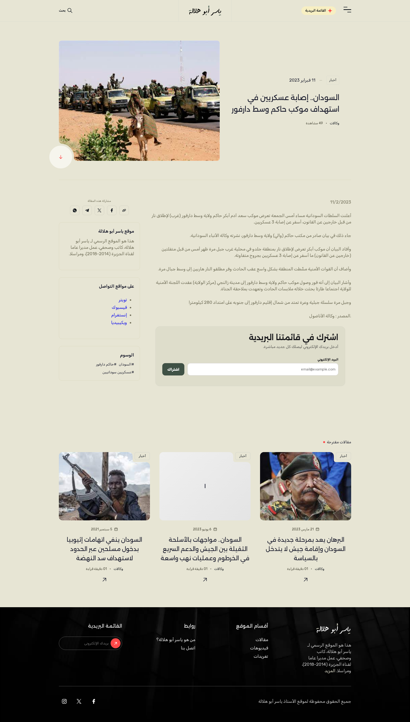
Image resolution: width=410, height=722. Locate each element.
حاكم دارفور (105, 364)
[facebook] (93, 701)
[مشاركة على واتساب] (74, 210)
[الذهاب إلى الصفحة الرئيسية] (204, 10)
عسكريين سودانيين (116, 372)
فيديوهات (259, 648)
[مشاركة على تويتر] (99, 210)
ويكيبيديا (119, 322)
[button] (347, 10)
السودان (125, 364)
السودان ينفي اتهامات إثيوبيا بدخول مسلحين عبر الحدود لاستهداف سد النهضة (104, 549)
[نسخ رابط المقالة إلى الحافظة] (124, 210)
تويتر (123, 299)
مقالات (262, 639)
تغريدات (261, 656)
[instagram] (64, 701)
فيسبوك (119, 307)
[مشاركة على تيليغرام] (87, 210)
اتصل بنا (188, 648)
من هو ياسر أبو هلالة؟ (175, 639)
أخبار (332, 80)
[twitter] (79, 701)
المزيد (330, 670)
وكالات (334, 123)
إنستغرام (119, 315)
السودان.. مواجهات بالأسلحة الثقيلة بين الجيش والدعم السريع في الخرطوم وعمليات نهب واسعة (205, 549)
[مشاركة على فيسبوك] (111, 210)
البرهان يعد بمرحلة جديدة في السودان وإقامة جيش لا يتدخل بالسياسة (305, 549)
